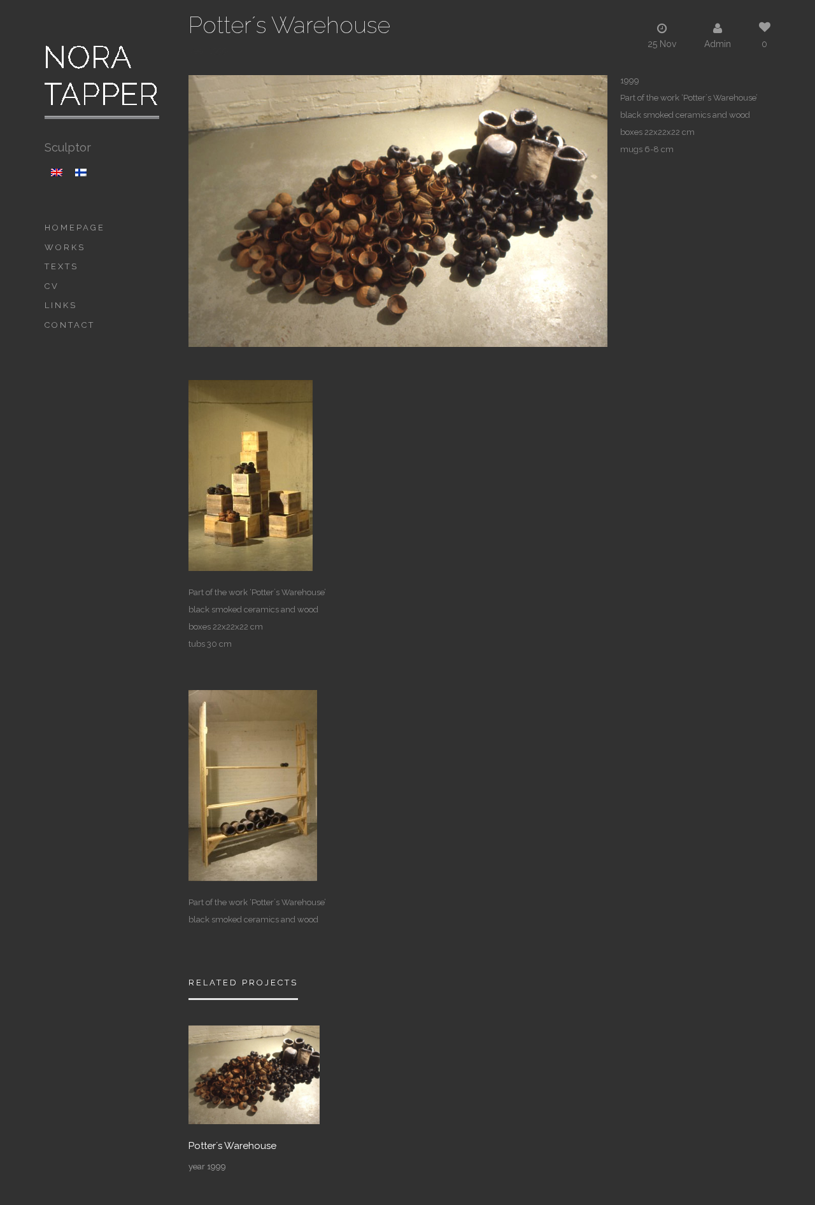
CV (52, 286)
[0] (254, 1074)
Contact (70, 325)
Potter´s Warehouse (232, 1146)
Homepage (75, 227)
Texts (61, 266)
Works (65, 247)
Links (61, 305)
